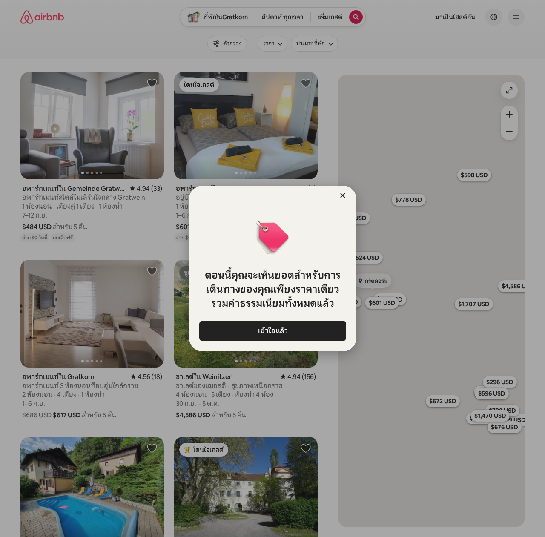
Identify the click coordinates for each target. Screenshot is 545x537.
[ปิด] (342, 195)
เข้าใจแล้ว (272, 330)
